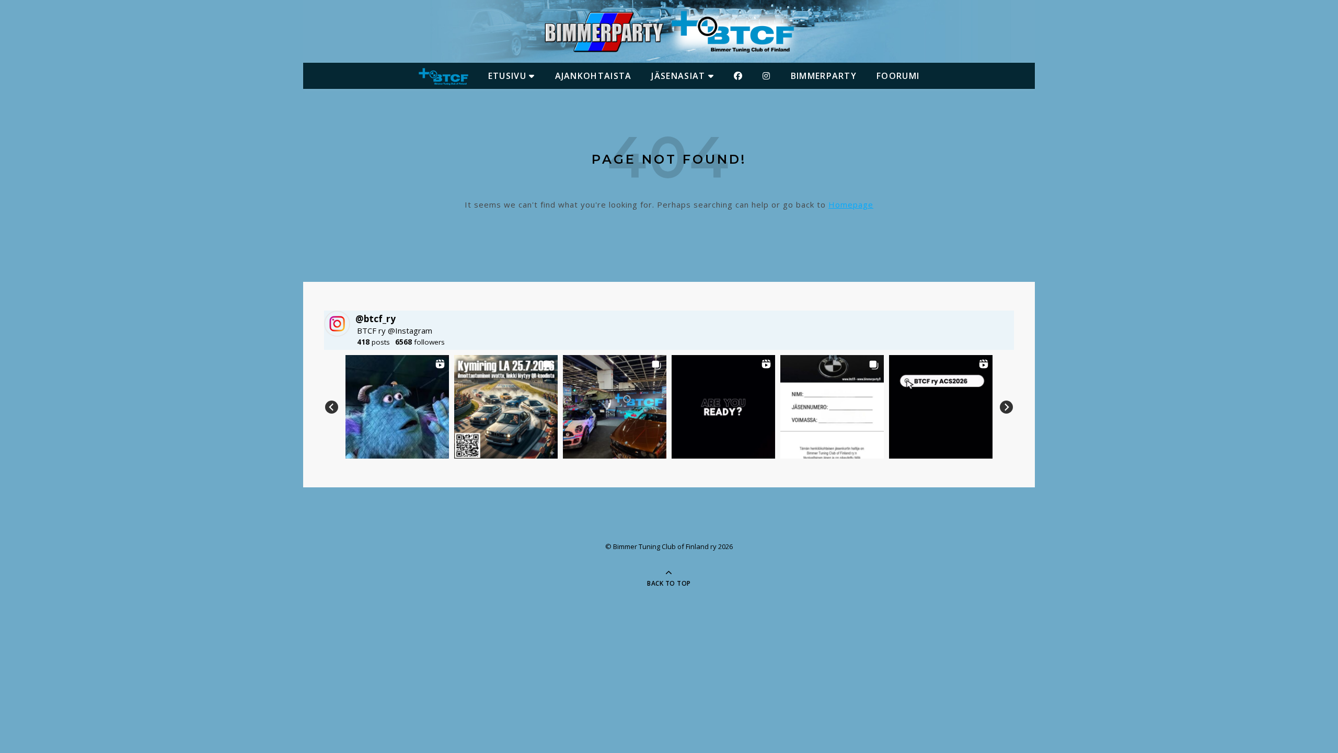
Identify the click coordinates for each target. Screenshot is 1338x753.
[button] (397, 407)
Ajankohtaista (593, 76)
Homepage (850, 204)
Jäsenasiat (679, 76)
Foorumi (897, 76)
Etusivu (508, 76)
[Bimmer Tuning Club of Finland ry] (669, 32)
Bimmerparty (824, 76)
